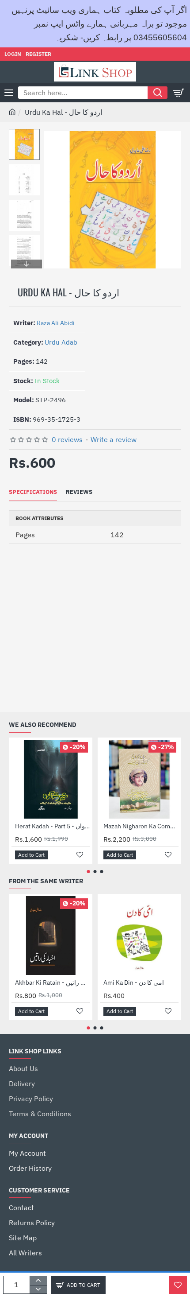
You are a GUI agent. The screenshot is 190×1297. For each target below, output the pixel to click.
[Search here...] (157, 92)
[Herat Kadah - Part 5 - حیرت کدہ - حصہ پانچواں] (50, 779)
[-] (38, 1289)
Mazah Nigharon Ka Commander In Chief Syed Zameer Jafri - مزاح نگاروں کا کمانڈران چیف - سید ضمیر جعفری (141, 826)
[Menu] (9, 92)
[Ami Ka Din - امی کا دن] (139, 935)
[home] (12, 111)
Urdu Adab (61, 342)
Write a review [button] (114, 439)
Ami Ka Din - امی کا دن (133, 982)
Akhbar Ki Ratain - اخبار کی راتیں (52, 982)
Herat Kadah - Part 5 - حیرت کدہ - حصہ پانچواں (52, 826)
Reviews (79, 492)
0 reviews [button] (67, 439)
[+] (38, 1280)
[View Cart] (179, 92)
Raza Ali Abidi (56, 323)
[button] (26, 135)
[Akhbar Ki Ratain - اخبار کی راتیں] (50, 935)
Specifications (33, 492)
